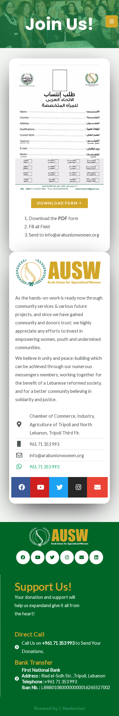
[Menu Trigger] (112, 21)
